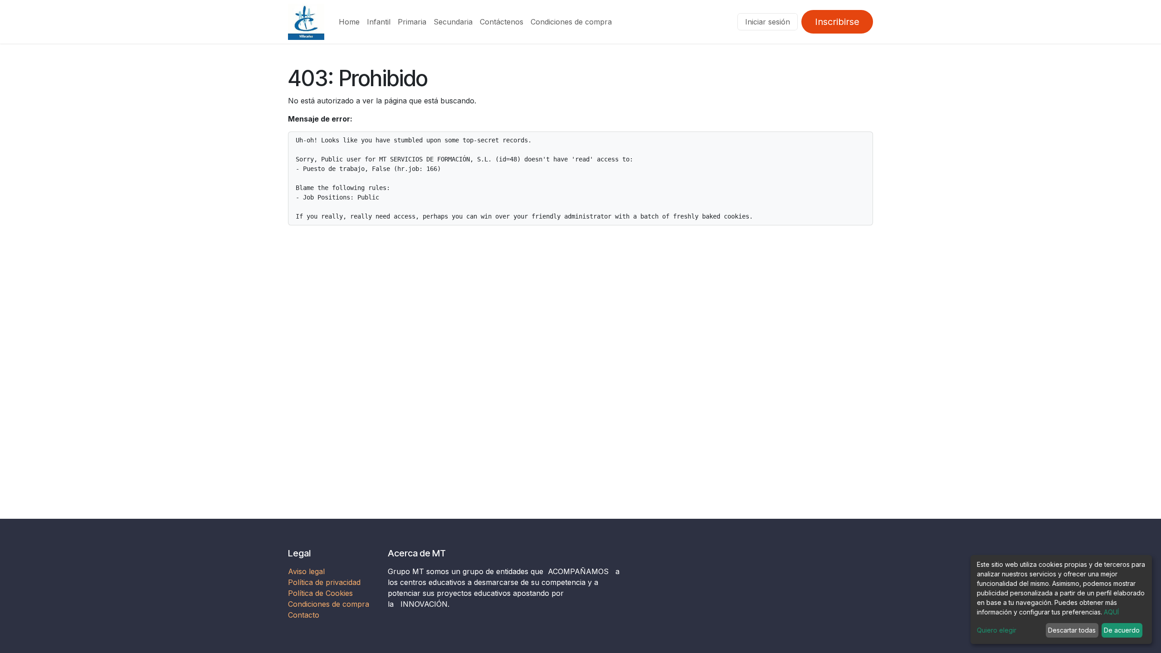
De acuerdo (1122, 630)
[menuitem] (349, 22)
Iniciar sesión (767, 21)
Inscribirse (837, 21)
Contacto (303, 614)
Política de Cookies (320, 593)
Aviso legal (307, 571)
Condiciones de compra (328, 604)
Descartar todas (1072, 630)
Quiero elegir (996, 630)
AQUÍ (1111, 612)
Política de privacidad (324, 582)
